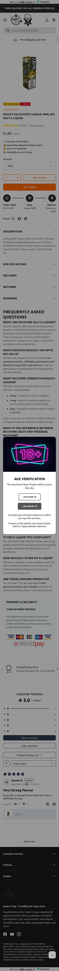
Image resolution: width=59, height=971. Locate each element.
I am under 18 (29, 506)
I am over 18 (29, 496)
